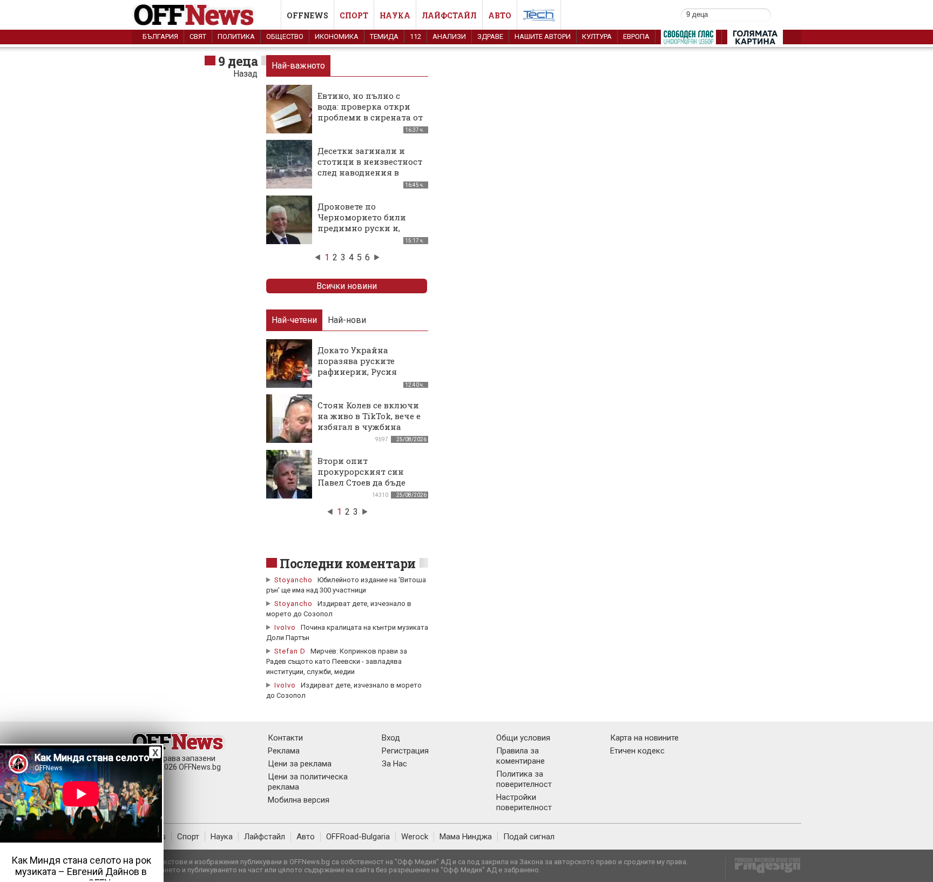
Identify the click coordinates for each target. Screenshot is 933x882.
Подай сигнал (529, 836)
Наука (395, 15)
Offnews (307, 15)
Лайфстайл (449, 15)
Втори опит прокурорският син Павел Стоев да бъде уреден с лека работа (362, 477)
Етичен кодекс (637, 751)
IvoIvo (285, 627)
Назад (245, 74)
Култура (597, 36)
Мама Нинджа (466, 836)
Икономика (337, 36)
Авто (499, 15)
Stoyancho (293, 580)
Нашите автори (543, 36)
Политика (236, 36)
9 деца (238, 61)
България (160, 36)
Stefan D (290, 651)
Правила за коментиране (520, 756)
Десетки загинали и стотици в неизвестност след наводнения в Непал (369, 166)
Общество (284, 36)
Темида (384, 36)
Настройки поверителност (524, 802)
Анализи (449, 36)
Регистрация (405, 751)
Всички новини (346, 286)
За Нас (394, 764)
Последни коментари (348, 563)
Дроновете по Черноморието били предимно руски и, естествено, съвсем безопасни (361, 228)
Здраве (490, 36)
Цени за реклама (300, 764)
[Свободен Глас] (688, 39)
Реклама (284, 751)
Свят (198, 36)
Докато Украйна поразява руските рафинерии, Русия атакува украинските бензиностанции (364, 372)
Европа (636, 36)
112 (415, 36)
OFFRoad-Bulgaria (358, 836)
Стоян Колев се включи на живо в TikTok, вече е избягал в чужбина (369, 416)
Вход (391, 738)
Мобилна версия (298, 800)
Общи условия (523, 738)
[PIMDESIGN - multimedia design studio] (763, 869)
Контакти (285, 738)
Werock (414, 836)
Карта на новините (644, 738)
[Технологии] (538, 17)
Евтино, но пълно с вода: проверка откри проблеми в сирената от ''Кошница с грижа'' (370, 111)
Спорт (354, 15)
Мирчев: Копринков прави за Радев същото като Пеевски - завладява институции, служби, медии (336, 661)
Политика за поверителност (524, 779)
